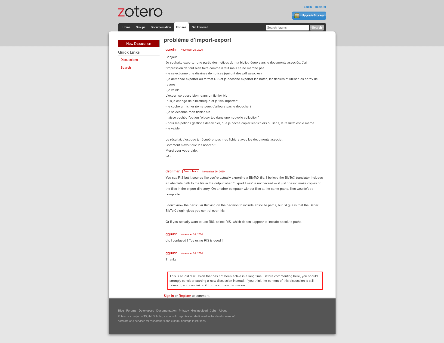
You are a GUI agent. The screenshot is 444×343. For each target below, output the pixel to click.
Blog (121, 310)
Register (320, 7)
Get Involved (200, 27)
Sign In (169, 295)
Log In (308, 7)
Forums (181, 27)
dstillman (173, 171)
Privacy (184, 310)
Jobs (213, 310)
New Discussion (138, 44)
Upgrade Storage (312, 15)
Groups (140, 27)
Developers (146, 310)
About (223, 310)
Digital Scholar (153, 316)
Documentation (161, 27)
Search (125, 67)
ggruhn (171, 49)
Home (126, 27)
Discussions (129, 59)
